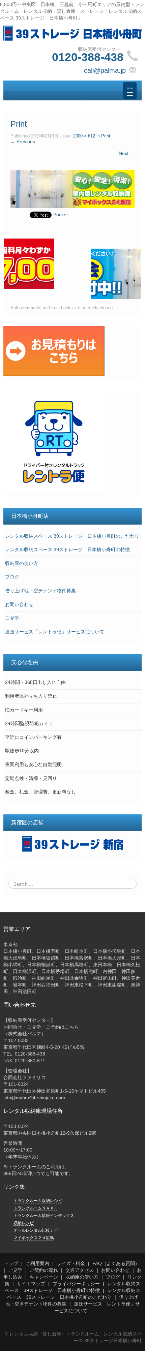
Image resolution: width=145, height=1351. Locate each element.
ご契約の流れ (44, 1270)
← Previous (22, 141)
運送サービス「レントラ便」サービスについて (54, 631)
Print (105, 136)
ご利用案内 (37, 1263)
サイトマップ (31, 1283)
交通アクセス (79, 1270)
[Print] (72, 188)
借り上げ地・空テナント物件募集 (40, 590)
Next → (127, 153)
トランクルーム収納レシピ (37, 1200)
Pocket (60, 214)
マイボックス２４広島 (33, 1237)
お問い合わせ (19, 604)
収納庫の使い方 (21, 563)
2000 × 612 (84, 136)
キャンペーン (44, 1277)
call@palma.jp (105, 70)
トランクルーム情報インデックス (43, 1215)
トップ (11, 1263)
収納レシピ (23, 1223)
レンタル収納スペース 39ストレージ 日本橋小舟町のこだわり (72, 536)
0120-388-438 (87, 57)
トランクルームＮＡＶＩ (35, 1208)
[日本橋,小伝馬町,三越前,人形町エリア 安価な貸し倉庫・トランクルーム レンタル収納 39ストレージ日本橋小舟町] (72, 32)
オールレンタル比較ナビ (35, 1230)
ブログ (12, 576)
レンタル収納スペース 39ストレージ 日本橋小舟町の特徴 (67, 549)
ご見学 (12, 618)
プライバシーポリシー (76, 1283)
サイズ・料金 (71, 1263)
